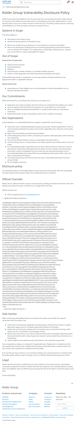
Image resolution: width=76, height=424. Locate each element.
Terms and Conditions (22, 415)
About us (32, 397)
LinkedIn (47, 402)
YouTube (47, 404)
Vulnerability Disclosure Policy (20, 417)
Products (5, 399)
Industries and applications (11, 402)
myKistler (5, 397)
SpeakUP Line (35, 417)
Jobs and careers (35, 406)
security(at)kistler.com (32, 195)
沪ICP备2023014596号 (48, 417)
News (31, 399)
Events (31, 402)
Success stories (34, 404)
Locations (47, 399)
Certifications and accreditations (13, 409)
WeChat (47, 406)
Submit (65, 408)
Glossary (5, 415)
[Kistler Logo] (6, 2)
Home (3, 7)
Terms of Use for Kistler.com (39, 415)
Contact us (48, 397)
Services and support (9, 404)
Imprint (11, 415)
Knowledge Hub (7, 406)
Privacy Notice (54, 415)
